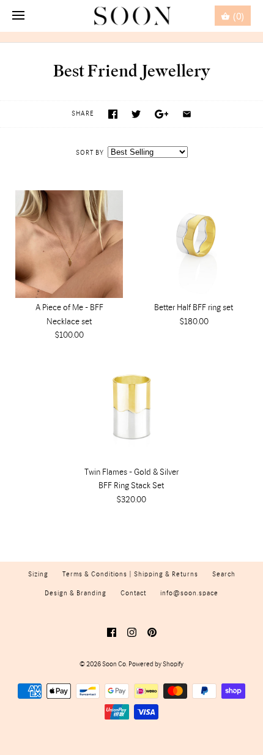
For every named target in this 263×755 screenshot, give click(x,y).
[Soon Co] (132, 16)
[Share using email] (186, 114)
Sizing (38, 574)
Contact (133, 593)
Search (223, 574)
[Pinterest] (152, 632)
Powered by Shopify (155, 664)
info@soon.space (189, 593)
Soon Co (114, 664)
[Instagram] (131, 632)
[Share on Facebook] (112, 114)
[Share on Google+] (162, 114)
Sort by (90, 153)
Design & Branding (75, 593)
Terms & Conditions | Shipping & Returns (130, 574)
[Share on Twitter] (136, 114)
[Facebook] (111, 632)
